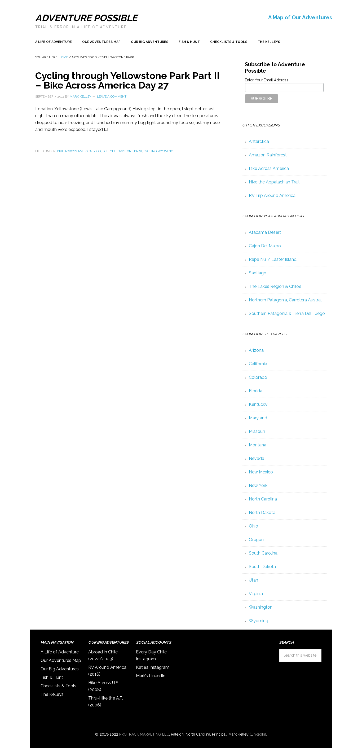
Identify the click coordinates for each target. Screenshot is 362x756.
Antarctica (259, 141)
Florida (255, 390)
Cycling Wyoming (158, 151)
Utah (253, 580)
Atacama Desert (265, 232)
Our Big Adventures (60, 668)
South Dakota (262, 566)
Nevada (256, 458)
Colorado (258, 377)
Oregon (256, 539)
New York (258, 485)
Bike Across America (269, 168)
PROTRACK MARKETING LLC (144, 734)
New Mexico (261, 471)
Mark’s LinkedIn (150, 675)
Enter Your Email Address (266, 80)
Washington (260, 607)
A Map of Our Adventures (300, 17)
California (258, 363)
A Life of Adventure (60, 651)
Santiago (257, 272)
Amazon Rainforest (268, 154)
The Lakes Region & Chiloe (275, 286)
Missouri (257, 431)
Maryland (258, 417)
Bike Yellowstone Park (122, 151)
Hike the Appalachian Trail (274, 181)
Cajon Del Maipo (265, 245)
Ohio (253, 526)
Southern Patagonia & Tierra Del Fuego (287, 313)
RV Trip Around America (272, 195)
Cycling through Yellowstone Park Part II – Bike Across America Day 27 (127, 80)
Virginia (256, 593)
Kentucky (258, 404)
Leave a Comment (111, 96)
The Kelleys (52, 694)
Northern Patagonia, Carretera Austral (285, 299)
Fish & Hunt (52, 677)
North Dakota (262, 512)
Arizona (256, 350)
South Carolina (263, 553)
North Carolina (263, 499)
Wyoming (258, 620)
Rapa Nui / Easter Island (273, 259)
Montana (257, 444)
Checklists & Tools (58, 685)
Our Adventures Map (61, 660)
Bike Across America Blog (79, 151)
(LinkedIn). (258, 734)
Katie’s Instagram (152, 667)
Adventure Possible (86, 17)
